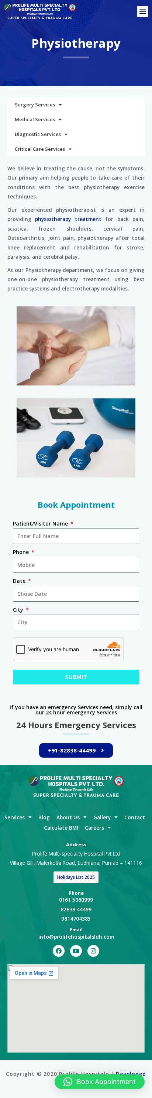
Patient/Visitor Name (41, 523)
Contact (134, 817)
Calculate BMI (61, 827)
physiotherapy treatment (68, 218)
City (19, 609)
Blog (44, 817)
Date (20, 580)
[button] (142, 11)
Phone (21, 551)
